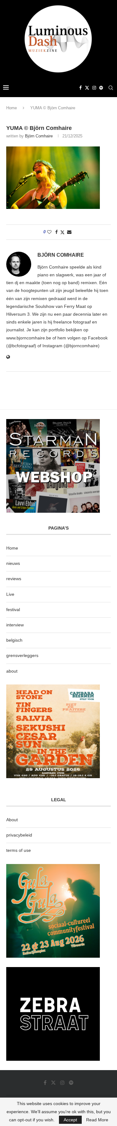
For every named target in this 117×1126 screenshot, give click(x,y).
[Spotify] (101, 88)
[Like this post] (49, 232)
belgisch (14, 640)
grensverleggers (22, 655)
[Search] (111, 88)
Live (10, 594)
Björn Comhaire (39, 136)
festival (13, 609)
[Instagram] (94, 88)
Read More (97, 1120)
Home (11, 108)
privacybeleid (19, 834)
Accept (70, 1119)
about (11, 671)
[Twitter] (87, 88)
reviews (13, 578)
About (12, 819)
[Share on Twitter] (62, 232)
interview (15, 624)
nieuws (13, 563)
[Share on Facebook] (56, 232)
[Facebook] (80, 88)
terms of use (18, 850)
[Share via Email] (69, 232)
